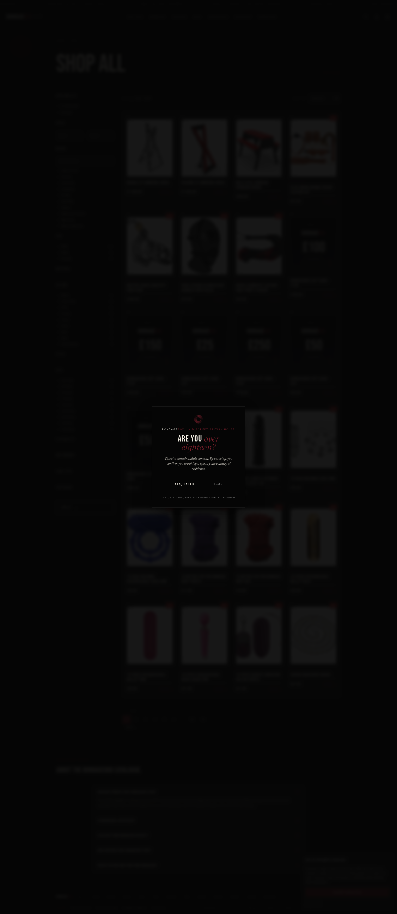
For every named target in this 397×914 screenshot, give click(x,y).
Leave (218, 484)
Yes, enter (188, 484)
